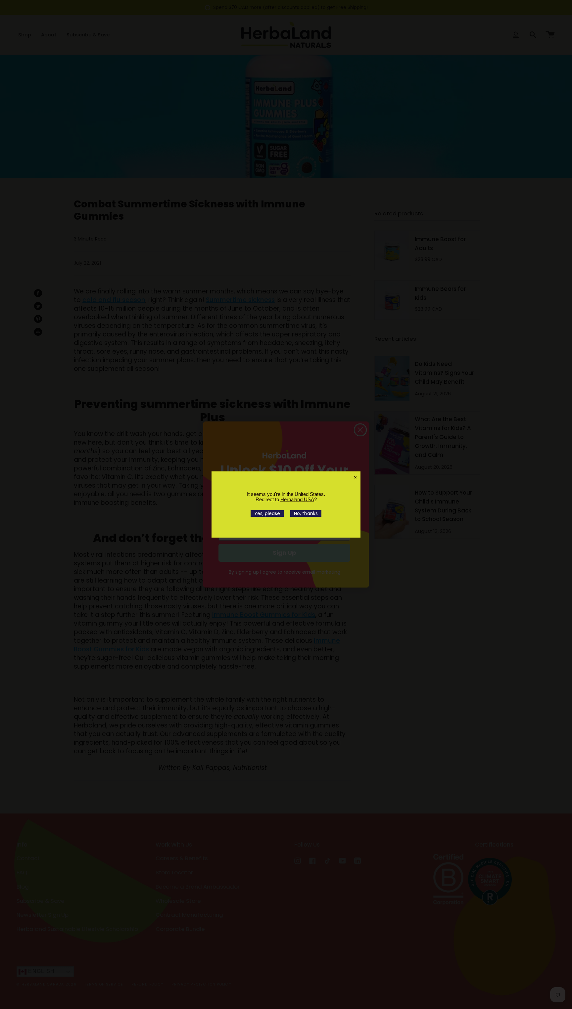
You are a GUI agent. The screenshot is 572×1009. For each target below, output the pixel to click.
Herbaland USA (297, 499)
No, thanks (306, 513)
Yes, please (267, 513)
